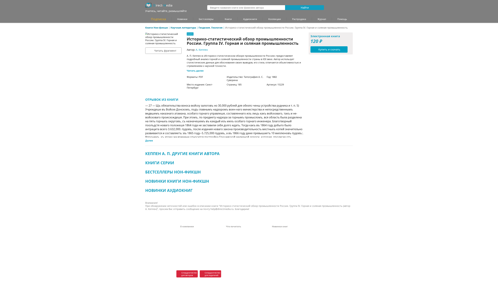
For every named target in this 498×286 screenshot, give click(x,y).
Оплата (184, 230)
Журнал (321, 19)
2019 (274, 258)
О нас (183, 246)
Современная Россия (237, 242)
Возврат (184, 234)
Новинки (182, 19)
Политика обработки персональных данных (200, 256)
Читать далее (195, 70)
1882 (274, 76)
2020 (274, 254)
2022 (274, 246)
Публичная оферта (190, 261)
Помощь (184, 238)
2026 (274, 230)
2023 (274, 242)
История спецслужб (236, 234)
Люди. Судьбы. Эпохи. (238, 257)
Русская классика (235, 261)
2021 (274, 250)
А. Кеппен (202, 49)
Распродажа (299, 19)
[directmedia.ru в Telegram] (261, 274)
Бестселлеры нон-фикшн (173, 172)
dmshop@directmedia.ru (303, 281)
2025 (274, 234)
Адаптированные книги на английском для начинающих (243, 252)
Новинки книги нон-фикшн (177, 181)
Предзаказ (186, 250)
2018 (274, 262)
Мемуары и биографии (239, 246)
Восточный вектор (236, 230)
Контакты (185, 242)
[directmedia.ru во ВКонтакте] (255, 274)
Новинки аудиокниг (169, 190)
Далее (149, 140)
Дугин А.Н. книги (235, 238)
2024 (274, 238)
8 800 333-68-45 (307, 272)
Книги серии (159, 162)
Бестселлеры (206, 19)
